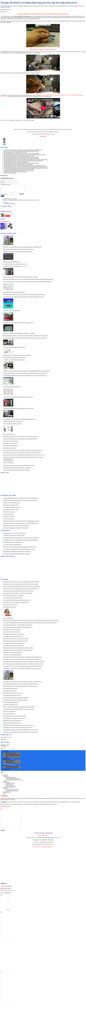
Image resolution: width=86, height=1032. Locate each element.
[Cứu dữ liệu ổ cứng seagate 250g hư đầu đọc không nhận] (16, 697)
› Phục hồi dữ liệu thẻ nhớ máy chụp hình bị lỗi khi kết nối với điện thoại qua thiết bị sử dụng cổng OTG (25, 166)
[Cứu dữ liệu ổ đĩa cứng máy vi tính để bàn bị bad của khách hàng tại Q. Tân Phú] (8, 274)
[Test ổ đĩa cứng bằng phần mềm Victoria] (8, 384)
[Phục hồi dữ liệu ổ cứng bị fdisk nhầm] (8, 259)
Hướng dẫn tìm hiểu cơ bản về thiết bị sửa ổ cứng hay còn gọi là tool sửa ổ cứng (20, 686)
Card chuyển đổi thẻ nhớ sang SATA (11, 509)
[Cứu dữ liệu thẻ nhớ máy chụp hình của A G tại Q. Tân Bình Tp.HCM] (8, 320)
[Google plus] (4, 142)
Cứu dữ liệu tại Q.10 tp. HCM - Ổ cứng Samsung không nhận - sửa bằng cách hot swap (22, 668)
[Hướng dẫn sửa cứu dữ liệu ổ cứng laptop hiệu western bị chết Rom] (18, 249)
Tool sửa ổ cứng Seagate (8, 514)
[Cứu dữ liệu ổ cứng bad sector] (10, 604)
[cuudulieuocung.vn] (5, 744)
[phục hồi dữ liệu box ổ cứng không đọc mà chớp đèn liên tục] (16, 600)
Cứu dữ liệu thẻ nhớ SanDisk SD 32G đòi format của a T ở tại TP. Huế (18, 408)
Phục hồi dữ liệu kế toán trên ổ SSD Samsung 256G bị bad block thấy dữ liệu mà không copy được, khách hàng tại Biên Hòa (30, 622)
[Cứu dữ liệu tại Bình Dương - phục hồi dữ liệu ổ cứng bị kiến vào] (17, 624)
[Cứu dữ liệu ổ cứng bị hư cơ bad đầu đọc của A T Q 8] (15, 264)
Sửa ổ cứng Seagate (10, 760)
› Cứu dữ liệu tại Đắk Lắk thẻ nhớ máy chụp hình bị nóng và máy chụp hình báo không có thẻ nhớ (24, 154)
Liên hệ (4, 770)
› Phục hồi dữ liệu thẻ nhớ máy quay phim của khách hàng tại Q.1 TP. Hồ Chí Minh (21, 157)
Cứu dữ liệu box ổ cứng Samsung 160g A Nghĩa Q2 (14, 718)
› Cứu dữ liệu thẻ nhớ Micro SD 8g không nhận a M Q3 (15, 171)
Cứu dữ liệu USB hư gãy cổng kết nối (11, 310)
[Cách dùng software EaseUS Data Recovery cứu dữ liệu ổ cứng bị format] (19, 546)
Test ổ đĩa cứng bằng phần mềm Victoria (11, 386)
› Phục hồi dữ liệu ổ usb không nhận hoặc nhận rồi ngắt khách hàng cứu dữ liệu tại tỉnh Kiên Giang (24, 165)
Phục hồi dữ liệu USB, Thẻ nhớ (12, 754)
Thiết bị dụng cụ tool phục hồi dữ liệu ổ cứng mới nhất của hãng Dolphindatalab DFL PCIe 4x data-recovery (26, 370)
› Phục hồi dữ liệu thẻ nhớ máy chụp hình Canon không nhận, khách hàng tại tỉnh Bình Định (23, 160)
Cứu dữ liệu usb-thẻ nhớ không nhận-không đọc (13, 645)
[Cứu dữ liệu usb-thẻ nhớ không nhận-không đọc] (14, 643)
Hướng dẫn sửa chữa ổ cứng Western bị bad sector (14, 292)
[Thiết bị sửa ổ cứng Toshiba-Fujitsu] (11, 502)
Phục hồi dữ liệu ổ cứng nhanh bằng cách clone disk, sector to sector (17, 727)
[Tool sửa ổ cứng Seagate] (9, 511)
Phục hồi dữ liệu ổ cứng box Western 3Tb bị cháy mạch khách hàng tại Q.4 (19, 419)
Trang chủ (5, 750)
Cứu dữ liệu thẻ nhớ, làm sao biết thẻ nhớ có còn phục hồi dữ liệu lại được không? (20, 540)
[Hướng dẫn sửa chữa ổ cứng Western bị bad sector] (8, 289)
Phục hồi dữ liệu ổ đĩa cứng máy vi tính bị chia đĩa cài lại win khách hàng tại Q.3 (20, 438)
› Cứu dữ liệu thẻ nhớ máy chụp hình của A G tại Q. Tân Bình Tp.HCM (18, 169)
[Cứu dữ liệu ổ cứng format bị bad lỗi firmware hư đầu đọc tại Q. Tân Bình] (8, 331)
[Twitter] (4, 144)
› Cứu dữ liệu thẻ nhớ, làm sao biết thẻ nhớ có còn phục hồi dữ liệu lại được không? (21, 153)
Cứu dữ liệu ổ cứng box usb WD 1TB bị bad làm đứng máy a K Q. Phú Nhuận (20, 732)
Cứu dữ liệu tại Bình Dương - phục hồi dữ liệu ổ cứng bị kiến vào (17, 627)
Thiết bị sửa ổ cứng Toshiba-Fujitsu (10, 505)
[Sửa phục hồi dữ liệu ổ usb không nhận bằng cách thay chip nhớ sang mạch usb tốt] (21, 586)
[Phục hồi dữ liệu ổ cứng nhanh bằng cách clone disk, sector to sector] (18, 725)
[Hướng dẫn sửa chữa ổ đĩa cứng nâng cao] (12, 720)
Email (2, 182)
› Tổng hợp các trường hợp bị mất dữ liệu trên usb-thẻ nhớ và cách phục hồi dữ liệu (21, 163)
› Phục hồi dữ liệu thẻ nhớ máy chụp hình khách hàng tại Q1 (16, 162)
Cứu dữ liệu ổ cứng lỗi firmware (10, 443)
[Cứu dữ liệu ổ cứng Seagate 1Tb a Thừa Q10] (13, 634)
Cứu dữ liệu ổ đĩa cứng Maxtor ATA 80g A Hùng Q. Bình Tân (16, 470)
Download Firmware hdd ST (12, 767)
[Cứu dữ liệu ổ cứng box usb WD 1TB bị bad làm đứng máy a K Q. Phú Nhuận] (20, 729)
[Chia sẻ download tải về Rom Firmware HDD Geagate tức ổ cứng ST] (8, 394)
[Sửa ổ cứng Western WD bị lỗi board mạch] (13, 421)
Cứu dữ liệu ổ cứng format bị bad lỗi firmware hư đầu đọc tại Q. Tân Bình (19, 333)
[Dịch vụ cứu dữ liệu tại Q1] (8, 431)
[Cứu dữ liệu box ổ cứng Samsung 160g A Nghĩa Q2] (15, 716)
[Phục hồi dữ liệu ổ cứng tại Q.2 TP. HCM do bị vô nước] (15, 638)
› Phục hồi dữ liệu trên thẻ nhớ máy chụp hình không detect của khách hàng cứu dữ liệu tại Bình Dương (25, 159)
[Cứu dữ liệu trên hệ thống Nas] (10, 445)
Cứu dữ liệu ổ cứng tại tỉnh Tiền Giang (11, 631)
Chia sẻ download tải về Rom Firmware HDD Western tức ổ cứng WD (18, 709)
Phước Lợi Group (7, 769)
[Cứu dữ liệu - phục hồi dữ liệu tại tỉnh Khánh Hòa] (14, 357)
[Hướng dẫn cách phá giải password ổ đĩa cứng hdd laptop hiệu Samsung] (8, 463)
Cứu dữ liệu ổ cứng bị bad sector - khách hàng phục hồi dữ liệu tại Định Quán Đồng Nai (22, 452)
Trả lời (15, 198)
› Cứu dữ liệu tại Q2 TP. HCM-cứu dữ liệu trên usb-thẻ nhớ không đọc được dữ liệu (21, 151)
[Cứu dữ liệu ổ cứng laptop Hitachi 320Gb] (12, 542)
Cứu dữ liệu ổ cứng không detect (10, 704)
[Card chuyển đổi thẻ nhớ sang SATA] (11, 507)
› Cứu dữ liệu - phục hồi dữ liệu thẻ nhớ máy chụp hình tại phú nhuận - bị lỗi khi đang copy (22, 149)
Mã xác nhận (4, 194)
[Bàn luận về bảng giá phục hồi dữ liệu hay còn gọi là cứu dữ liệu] (8, 352)
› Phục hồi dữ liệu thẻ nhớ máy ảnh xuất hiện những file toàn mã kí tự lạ (18, 155)
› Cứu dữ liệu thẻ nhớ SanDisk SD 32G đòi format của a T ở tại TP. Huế (18, 170)
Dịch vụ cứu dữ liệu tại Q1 (9, 434)
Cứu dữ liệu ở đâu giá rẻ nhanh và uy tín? (12, 695)
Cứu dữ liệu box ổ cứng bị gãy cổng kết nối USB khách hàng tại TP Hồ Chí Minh (20, 584)
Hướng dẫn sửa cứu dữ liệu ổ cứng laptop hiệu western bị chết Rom (17, 251)
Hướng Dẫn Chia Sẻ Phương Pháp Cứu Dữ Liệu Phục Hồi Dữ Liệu (17, 593)
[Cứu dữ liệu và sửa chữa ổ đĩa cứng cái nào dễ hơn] (8, 344)
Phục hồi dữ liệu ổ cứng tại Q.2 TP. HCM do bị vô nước (15, 641)
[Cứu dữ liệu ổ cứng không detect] (10, 702)
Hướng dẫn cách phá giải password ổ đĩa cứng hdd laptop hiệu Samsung (18, 465)
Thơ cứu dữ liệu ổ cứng (8, 618)
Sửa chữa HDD (6, 759)
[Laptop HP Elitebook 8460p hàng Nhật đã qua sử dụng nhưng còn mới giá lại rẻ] (20, 498)
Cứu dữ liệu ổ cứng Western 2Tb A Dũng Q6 (13, 597)
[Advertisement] (41, 484)
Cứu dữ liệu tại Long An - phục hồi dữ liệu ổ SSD (14, 535)
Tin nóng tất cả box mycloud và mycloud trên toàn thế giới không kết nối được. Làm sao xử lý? (23, 457)
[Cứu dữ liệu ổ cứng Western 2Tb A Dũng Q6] (13, 595)
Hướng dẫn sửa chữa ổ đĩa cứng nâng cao (12, 722)
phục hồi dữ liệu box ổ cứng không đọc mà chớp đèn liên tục (16, 602)
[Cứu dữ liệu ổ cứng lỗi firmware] (10, 441)
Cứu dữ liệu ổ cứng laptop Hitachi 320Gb (12, 544)
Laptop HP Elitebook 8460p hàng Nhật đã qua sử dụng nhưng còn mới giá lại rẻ (20, 500)
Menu (2, 772)
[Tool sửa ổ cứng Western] (9, 516)
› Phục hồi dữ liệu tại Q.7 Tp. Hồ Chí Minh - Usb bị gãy (15, 152)
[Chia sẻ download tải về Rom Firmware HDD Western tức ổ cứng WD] (19, 706)
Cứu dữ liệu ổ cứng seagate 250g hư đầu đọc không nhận (15, 700)
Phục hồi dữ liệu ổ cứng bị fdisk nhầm (11, 261)
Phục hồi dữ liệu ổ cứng (11, 753)
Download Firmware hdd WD (12, 766)
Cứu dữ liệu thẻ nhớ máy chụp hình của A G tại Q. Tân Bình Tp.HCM (18, 322)
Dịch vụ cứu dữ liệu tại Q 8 (9, 713)
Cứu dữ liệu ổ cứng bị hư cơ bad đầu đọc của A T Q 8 (14, 266)
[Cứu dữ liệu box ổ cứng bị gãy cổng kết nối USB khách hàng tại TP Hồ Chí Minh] (21, 581)
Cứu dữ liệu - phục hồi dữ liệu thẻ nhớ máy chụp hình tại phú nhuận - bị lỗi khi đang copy (22, 247)
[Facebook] (4, 139)
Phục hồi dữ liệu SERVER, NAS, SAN (14, 779)
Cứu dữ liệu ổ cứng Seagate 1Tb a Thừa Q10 (13, 636)
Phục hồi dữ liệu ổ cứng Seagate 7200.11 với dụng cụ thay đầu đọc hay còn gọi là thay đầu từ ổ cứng (24, 375)
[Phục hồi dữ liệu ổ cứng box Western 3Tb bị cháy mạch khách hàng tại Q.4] (8, 416)
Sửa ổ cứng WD (9, 761)
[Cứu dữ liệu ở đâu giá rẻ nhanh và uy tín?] (12, 693)
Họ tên (2, 181)
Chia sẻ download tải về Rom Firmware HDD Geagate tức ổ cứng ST (18, 397)
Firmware (5, 765)
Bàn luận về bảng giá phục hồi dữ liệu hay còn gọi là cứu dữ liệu (17, 355)
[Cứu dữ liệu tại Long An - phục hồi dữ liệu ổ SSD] (14, 533)
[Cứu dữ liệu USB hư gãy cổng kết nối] (8, 308)
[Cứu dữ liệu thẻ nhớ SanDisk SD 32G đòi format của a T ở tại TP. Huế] (8, 406)
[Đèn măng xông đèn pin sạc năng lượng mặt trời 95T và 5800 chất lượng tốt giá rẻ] (21, 521)
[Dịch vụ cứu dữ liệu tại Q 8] (9, 711)
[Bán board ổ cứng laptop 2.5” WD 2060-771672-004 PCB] (16, 525)
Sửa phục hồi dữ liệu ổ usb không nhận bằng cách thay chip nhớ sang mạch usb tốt (20, 588)
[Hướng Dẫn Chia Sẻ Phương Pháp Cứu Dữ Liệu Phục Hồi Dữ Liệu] (18, 591)
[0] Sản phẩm (3, 746)
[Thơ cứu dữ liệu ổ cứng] (8, 615)
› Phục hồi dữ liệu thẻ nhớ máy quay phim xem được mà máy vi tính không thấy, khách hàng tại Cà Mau (25, 168)
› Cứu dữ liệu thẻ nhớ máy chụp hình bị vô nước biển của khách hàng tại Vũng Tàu (21, 158)
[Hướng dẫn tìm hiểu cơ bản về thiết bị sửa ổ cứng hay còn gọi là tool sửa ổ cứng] (20, 683)
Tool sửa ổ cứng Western (8, 518)
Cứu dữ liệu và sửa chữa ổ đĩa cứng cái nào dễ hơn (14, 347)
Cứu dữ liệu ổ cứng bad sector (9, 607)
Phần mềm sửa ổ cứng (10, 762)
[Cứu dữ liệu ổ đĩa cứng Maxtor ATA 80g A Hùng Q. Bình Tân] (17, 467)
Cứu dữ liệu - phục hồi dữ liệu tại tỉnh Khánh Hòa (14, 359)
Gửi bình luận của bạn (6, 184)
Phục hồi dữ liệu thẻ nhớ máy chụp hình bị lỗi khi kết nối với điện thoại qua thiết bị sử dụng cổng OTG (25, 337)
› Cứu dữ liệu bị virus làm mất (9, 172)
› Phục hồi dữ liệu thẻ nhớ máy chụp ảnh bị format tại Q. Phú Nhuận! (18, 164)
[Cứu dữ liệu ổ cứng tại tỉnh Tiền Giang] (12, 629)
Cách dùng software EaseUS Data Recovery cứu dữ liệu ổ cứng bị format (19, 549)
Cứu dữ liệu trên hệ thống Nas (9, 448)
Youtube (5, 758)
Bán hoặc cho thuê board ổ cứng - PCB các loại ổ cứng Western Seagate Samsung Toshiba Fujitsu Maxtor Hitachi (27, 281)
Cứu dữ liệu (5, 752)
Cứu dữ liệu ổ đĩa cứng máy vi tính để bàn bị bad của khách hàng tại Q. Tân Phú (20, 276)
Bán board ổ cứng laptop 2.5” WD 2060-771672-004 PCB (15, 527)
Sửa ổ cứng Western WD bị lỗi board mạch (12, 423)
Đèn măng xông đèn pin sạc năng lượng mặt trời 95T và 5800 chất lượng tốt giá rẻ (20, 523)
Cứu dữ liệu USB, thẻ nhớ (8, 764)
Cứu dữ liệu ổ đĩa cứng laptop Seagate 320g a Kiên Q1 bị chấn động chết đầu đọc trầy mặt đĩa (23, 296)
